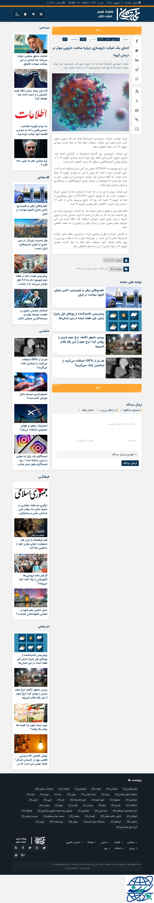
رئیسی (116, 805)
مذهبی (132, 821)
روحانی (88, 805)
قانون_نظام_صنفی (111, 816)
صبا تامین (101, 811)
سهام (59, 805)
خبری (48, 800)
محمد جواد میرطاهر (54, 816)
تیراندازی (131, 800)
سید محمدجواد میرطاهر (125, 811)
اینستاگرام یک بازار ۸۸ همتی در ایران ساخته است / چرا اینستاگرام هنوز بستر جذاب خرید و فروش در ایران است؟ (31, 462)
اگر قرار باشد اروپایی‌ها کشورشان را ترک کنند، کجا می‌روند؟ (33, 579)
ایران (105, 794)
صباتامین (83, 811)
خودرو (33, 800)
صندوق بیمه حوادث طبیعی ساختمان (55, 811)
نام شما (132, 440)
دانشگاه (131, 805)
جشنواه (115, 800)
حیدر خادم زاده (78, 800)
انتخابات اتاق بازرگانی (126, 794)
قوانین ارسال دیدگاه (123, 454)
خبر (61, 800)
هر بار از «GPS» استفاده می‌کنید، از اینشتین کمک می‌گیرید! (83, 363)
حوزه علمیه (98, 800)
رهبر (102, 805)
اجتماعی (111, 789)
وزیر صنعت (56, 821)
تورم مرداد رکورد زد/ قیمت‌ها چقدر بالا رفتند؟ (31, 727)
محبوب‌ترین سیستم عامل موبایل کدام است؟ (33, 396)
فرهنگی (132, 816)
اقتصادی (80, 789)
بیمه (58, 794)
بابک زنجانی (89, 794)
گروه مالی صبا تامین (127, 827)
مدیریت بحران (30, 816)
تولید (30, 794)
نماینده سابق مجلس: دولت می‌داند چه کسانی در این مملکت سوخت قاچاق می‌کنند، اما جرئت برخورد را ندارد (32, 64)
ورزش (73, 821)
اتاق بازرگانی (130, 789)
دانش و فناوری (73, 842)
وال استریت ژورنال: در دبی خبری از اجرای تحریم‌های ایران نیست (32, 244)
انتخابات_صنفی (44, 789)
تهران (44, 794)
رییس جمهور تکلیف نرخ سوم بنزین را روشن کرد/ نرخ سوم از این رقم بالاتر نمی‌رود (81, 342)
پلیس (40, 821)
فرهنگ (27, 811)
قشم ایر (90, 816)
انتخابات (64, 789)
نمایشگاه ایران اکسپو (94, 821)
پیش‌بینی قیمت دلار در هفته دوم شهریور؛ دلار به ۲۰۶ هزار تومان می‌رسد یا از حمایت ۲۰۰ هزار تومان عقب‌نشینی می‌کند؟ (31, 284)
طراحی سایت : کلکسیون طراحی (77, 868)
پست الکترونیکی (85, 440)
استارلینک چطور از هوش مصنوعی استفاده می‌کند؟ (33, 428)
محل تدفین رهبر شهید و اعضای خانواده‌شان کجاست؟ (31, 612)
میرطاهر (116, 821)
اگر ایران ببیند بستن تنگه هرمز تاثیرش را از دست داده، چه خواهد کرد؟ (30, 95)
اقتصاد (96, 789)
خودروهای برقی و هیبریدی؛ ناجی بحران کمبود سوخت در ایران (79, 292)
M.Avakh (109, 260)
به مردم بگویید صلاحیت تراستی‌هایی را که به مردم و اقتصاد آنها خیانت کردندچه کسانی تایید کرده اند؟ (32, 132)
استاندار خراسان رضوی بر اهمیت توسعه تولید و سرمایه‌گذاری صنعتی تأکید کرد (32, 317)
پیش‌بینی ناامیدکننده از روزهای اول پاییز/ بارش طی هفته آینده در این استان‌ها (78, 316)
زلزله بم (73, 805)
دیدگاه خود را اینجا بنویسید (121, 424)
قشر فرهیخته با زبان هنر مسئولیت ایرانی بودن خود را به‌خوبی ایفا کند (31, 544)
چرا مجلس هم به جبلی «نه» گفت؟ (31, 163)
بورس (71, 794)
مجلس (74, 816)
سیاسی (44, 805)
